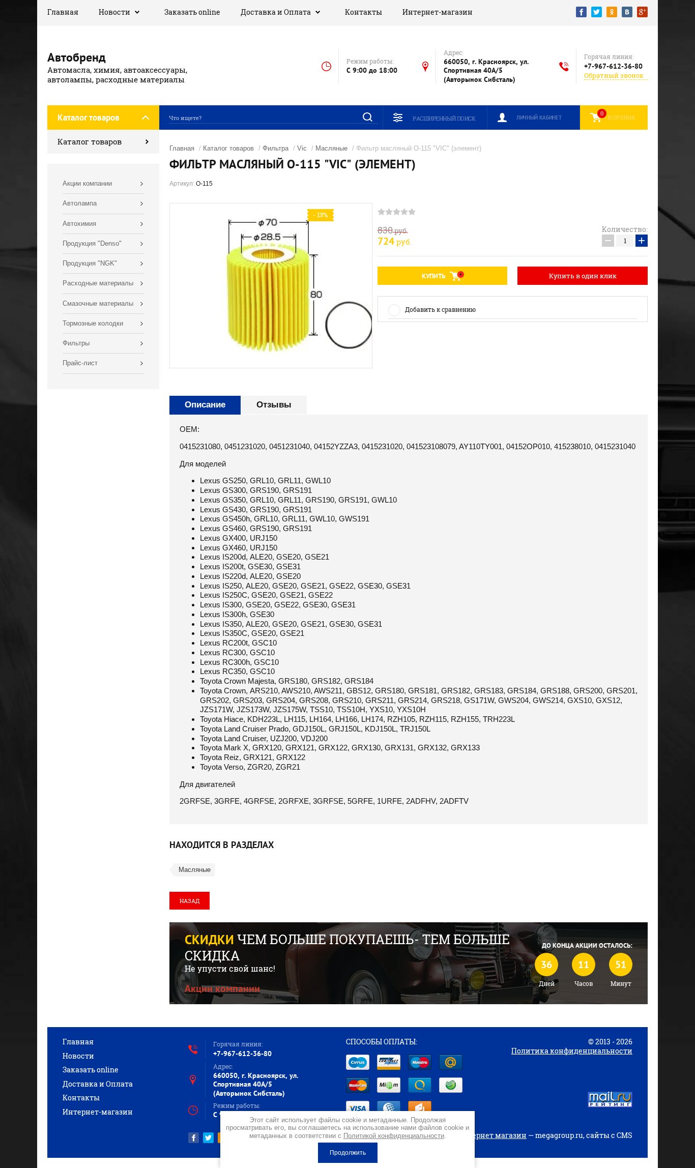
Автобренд (76, 57)
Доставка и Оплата (276, 12)
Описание (205, 405)
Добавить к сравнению (440, 309)
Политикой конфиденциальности (393, 1136)
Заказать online (192, 12)
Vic (302, 148)
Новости (114, 12)
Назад (189, 900)
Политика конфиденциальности (571, 1051)
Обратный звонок (614, 75)
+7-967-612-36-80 (613, 66)
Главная (62, 12)
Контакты (363, 12)
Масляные (331, 148)
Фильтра (275, 148)
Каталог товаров (89, 141)
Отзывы (274, 405)
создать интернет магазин (477, 1135)
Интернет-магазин (437, 12)
